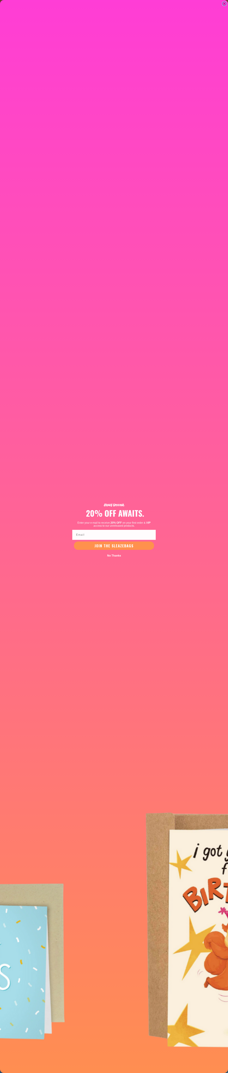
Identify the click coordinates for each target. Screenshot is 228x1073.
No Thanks (114, 555)
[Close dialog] (224, 4)
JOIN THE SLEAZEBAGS (114, 545)
